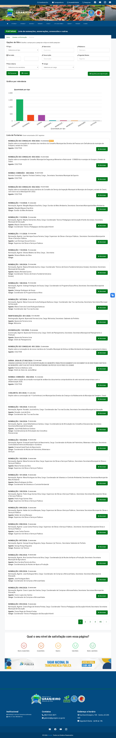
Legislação (69, 23)
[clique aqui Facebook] (55, 729)
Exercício (46, 46)
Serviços (48, 23)
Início (8, 37)
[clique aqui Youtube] (61, 729)
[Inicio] (7, 24)
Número (82, 46)
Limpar (25, 73)
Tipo (9, 46)
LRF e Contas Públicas (58, 23)
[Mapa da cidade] (58, 679)
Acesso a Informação (19, 37)
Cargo (45, 64)
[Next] (106, 622)
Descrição (47, 55)
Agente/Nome (84, 55)
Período (11, 55)
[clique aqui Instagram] (66, 729)
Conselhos (85, 23)
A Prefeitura (14, 23)
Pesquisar (13, 73)
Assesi (50, 735)
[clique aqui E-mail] (50, 729)
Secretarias (31, 23)
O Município (22, 23)
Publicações (40, 23)
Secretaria (12, 64)
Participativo (77, 23)
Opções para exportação (99, 74)
